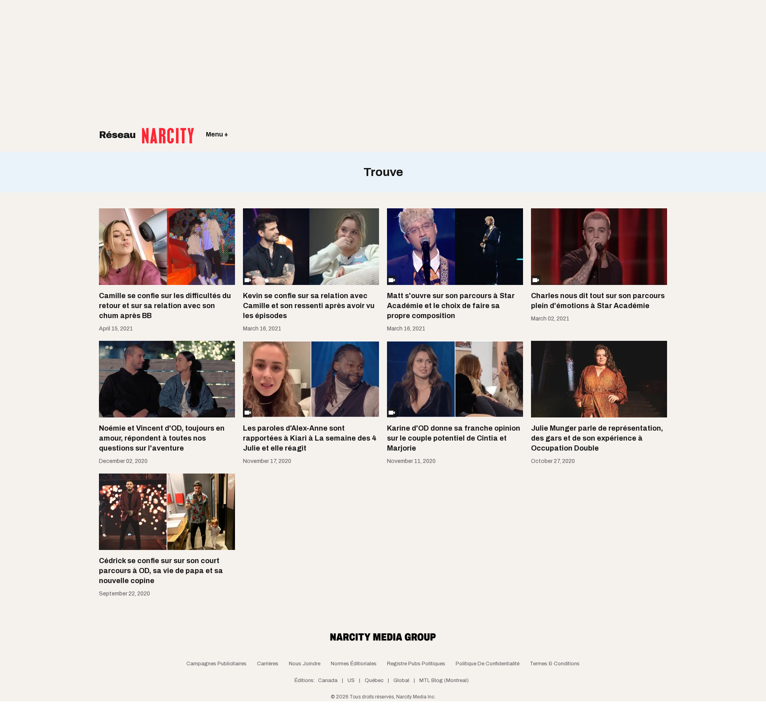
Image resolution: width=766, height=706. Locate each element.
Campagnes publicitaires (216, 663)
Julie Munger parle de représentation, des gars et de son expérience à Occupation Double (597, 438)
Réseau (118, 135)
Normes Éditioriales (354, 663)
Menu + (217, 134)
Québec (374, 680)
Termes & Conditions (555, 663)
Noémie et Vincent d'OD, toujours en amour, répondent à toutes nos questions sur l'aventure (162, 438)
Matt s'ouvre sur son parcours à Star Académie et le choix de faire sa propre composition (451, 306)
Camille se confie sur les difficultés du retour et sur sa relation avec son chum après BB (165, 306)
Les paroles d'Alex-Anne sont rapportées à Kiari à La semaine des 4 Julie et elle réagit (310, 438)
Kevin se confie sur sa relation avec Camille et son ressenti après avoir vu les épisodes (309, 306)
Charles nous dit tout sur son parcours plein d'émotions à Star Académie (598, 301)
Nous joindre (304, 663)
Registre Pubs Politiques (416, 663)
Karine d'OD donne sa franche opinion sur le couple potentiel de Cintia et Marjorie (453, 438)
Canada (328, 680)
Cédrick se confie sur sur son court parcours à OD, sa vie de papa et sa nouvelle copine (161, 571)
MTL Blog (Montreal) (444, 680)
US (351, 680)
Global (401, 680)
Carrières (267, 663)
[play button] (311, 246)
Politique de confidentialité (487, 663)
